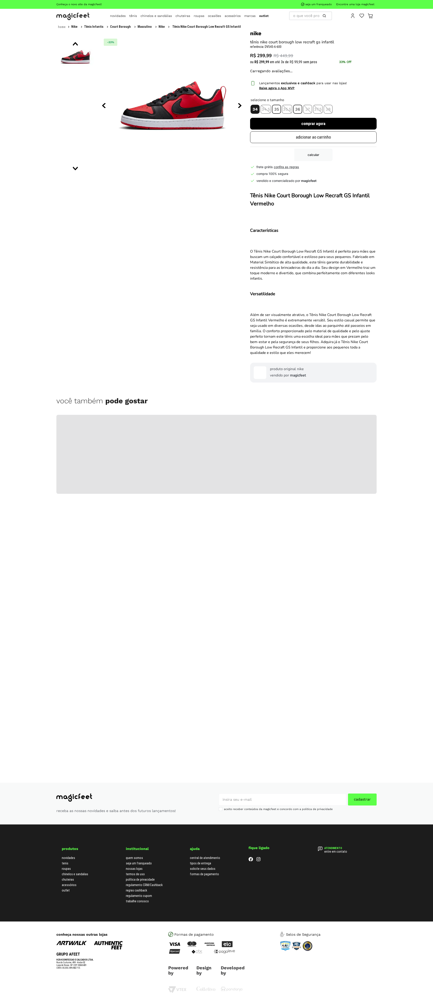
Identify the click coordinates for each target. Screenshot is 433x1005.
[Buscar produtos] (292, 16)
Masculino (104, 27)
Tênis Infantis (80, 27)
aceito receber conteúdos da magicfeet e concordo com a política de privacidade (278, 809)
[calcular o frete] (314, 149)
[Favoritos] (362, 15)
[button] (257, 103)
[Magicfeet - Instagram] (258, 860)
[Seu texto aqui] (232, 991)
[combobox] (310, 16)
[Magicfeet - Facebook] (251, 860)
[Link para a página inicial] (61, 27)
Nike (121, 27)
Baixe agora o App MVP (279, 82)
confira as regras (289, 161)
